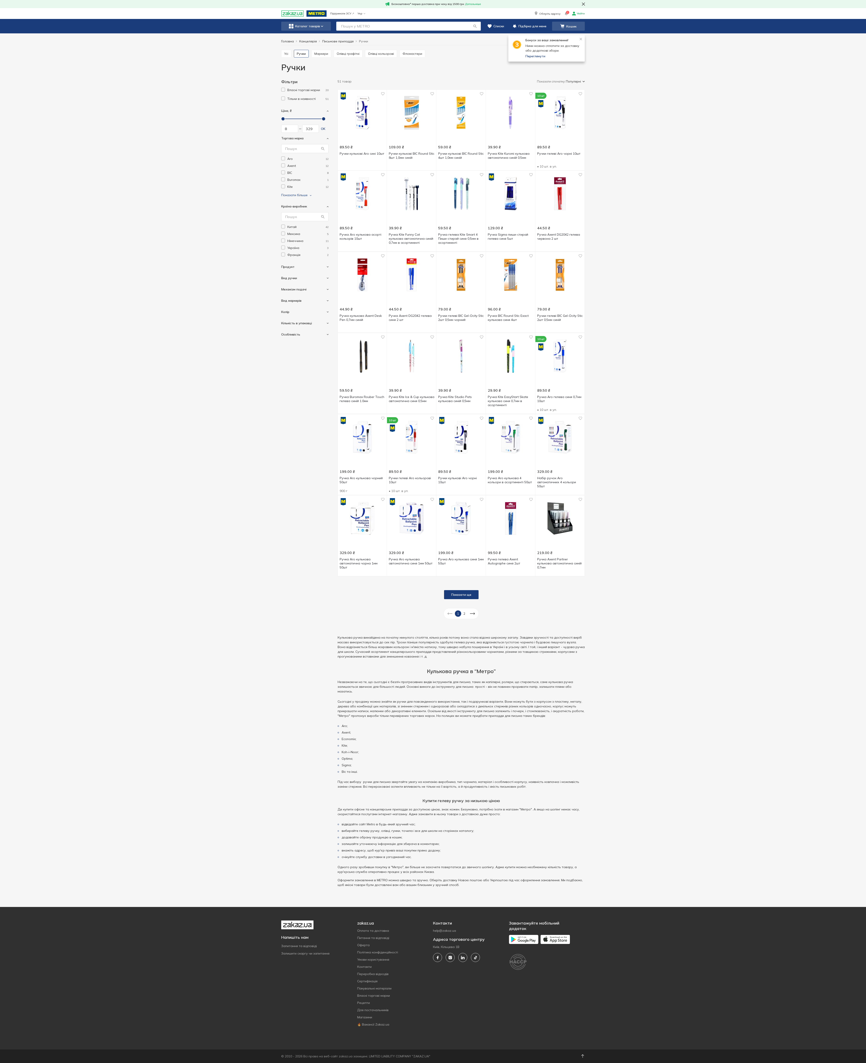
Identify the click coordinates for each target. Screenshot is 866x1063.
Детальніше (473, 4)
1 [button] (458, 614)
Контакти (364, 967)
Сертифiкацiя (367, 981)
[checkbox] (283, 90)
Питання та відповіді (373, 938)
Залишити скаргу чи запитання (305, 953)
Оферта (363, 945)
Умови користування (373, 959)
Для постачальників (373, 1010)
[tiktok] (475, 957)
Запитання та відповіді (299, 946)
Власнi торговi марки (373, 996)
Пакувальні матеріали (374, 988)
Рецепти (363, 1003)
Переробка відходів (373, 974)
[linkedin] (462, 957)
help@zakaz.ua (444, 931)
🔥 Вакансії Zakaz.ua (373, 1024)
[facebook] (437, 957)
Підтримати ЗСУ (340, 13)
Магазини (364, 1017)
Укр (359, 13)
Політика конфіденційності (377, 952)
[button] (547, 13)
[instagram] (450, 957)
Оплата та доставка (373, 931)
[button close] (583, 4)
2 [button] (464, 614)
